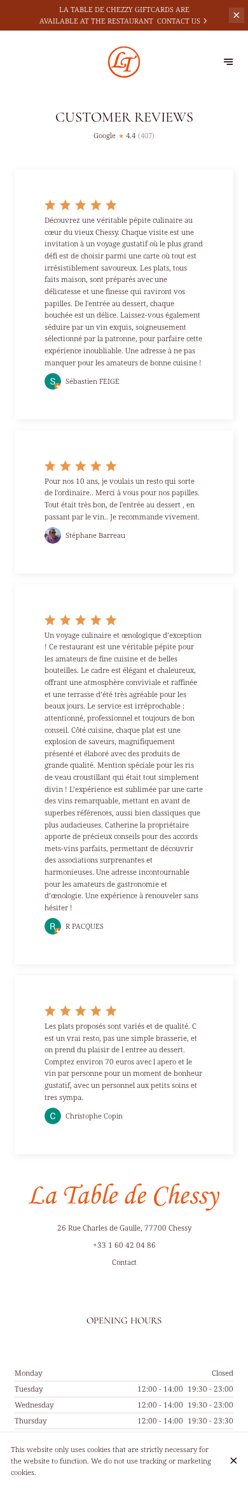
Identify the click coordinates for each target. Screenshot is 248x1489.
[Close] (233, 1460)
